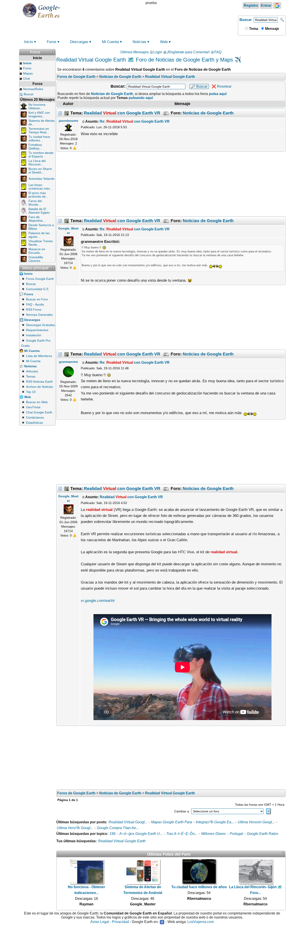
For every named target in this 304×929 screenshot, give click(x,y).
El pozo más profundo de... (38, 194)
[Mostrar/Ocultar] (53, 51)
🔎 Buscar (199, 86)
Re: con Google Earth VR (135, 121)
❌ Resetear (221, 86)
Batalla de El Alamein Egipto (39, 210)
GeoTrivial (33, 407)
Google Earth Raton (262, 834)
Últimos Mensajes (134, 52)
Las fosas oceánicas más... (40, 186)
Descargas (79, 42)
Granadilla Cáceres (35, 258)
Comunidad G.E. (37, 289)
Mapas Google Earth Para (171, 822)
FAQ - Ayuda (35, 304)
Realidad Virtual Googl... (128, 822)
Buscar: (118, 86)
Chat (26, 78)
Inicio (28, 42)
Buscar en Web (37, 402)
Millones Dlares (213, 834)
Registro (251, 5)
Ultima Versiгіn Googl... (256, 822)
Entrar (266, 5)
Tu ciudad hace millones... (39, 138)
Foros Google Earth (40, 279)
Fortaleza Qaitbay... (35, 146)
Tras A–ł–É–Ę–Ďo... (181, 834)
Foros (51, 42)
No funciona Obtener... (36, 106)
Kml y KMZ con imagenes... (39, 114)
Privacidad (120, 922)
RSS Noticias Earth (39, 381)
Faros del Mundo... (35, 202)
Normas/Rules (33, 89)
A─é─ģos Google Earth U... (140, 834)
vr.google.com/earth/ (98, 601)
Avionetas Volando (41, 178)
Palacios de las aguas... (39, 234)
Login (157, 52)
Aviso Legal (99, 922)
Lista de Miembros (39, 356)
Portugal (236, 834)
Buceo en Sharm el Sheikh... (40, 170)
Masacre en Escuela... (36, 250)
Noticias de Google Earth (208, 112)
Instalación (33, 335)
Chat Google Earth (39, 412)
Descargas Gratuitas (40, 325)
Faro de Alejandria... (36, 218)
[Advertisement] (171, 184)
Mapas (28, 73)
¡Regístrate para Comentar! (188, 52)
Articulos (32, 371)
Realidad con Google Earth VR (122, 112)
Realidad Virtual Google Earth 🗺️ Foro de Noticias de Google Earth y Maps (144, 60)
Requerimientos (37, 330)
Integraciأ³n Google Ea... (215, 822)
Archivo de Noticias (39, 386)
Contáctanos (35, 417)
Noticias (139, 42)
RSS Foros (33, 309)
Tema (253, 29)
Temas (30, 376)
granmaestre (68, 361)
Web (164, 42)
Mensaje (271, 29)
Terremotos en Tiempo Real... (38, 130)
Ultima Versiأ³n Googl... (75, 828)
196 (112, 834)
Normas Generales (39, 314)
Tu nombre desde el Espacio (40, 154)
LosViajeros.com (200, 922)
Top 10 (31, 392)
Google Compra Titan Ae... (118, 828)
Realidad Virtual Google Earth (122, 841)
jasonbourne (68, 120)
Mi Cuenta (110, 42)
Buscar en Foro (37, 299)
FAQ (217, 52)
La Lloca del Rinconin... (37, 162)
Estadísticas (34, 422)
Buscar (245, 20)
